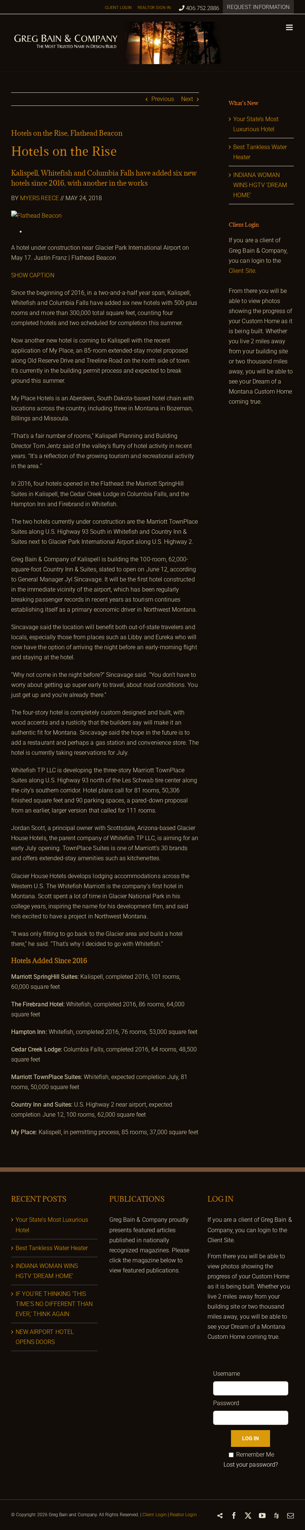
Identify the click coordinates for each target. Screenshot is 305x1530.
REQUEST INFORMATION (258, 7)
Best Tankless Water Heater (52, 1248)
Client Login (154, 1514)
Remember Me (255, 1454)
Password (226, 1403)
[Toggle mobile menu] (290, 27)
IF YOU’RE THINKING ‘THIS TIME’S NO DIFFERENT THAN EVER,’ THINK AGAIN (54, 1304)
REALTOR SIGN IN (154, 7)
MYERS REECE (39, 198)
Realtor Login (183, 1514)
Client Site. (243, 270)
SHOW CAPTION (32, 275)
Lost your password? (251, 1464)
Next (187, 98)
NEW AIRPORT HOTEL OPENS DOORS (45, 1337)
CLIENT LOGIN (118, 7)
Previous (162, 98)
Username (226, 1373)
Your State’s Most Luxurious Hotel (52, 1224)
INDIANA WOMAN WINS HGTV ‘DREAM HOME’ (260, 185)
